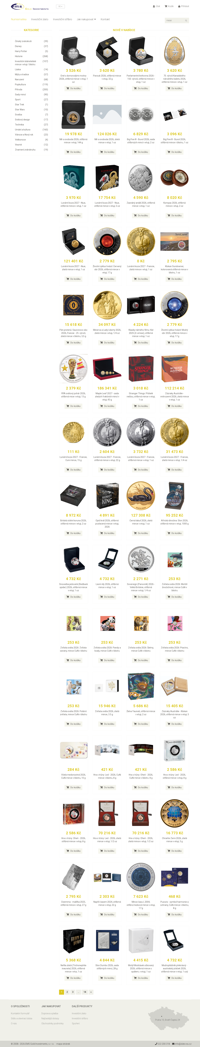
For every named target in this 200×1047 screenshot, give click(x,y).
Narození (31, 79)
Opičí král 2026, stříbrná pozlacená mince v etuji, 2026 (107, 523)
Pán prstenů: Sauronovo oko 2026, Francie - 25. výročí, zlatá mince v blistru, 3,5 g (73, 333)
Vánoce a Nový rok (31, 134)
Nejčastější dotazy (50, 1018)
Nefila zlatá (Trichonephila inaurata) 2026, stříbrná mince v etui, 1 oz (73, 968)
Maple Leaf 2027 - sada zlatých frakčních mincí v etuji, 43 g (107, 396)
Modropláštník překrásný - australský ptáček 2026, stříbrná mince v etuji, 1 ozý (174, 968)
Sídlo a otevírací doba (21, 1018)
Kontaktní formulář (20, 1013)
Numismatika (18, 19)
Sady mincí (31, 94)
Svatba (31, 114)
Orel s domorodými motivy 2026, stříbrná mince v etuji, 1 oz (73, 78)
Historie (31, 56)
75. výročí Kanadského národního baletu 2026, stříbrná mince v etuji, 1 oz (174, 78)
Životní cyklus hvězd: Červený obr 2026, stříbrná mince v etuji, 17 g (107, 269)
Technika (31, 124)
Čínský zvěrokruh (31, 41)
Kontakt (105, 19)
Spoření (76, 1023)
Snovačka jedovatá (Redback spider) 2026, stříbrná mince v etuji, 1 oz (73, 587)
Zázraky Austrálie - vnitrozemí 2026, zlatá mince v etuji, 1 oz (174, 396)
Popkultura (31, 84)
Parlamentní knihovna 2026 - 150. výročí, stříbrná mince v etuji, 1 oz (141, 78)
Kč (60, 6)
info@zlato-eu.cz (182, 1044)
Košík (171, 6)
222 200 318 (163, 1044)
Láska (31, 69)
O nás (14, 1023)
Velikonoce (31, 139)
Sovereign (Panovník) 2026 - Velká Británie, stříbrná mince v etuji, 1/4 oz (141, 587)
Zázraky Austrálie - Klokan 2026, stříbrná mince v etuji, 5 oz (174, 714)
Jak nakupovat (85, 19)
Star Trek (31, 104)
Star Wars (31, 109)
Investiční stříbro (62, 19)
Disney (31, 46)
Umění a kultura (31, 129)
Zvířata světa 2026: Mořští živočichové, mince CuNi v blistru (174, 587)
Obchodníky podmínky (52, 1023)
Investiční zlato (39, 19)
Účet (157, 6)
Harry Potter (31, 51)
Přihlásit (185, 6)
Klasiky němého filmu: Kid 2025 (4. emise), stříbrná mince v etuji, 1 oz (141, 333)
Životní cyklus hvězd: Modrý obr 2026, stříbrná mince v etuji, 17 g (174, 333)
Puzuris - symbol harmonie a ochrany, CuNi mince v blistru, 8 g (174, 905)
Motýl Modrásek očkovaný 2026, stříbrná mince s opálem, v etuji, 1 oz (141, 968)
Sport (31, 99)
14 (85, 992)
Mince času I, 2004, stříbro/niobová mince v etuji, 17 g (141, 905)
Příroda (31, 89)
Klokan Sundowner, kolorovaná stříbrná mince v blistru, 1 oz (174, 269)
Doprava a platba (49, 1013)
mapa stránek (63, 1044)
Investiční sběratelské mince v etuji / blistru (31, 63)
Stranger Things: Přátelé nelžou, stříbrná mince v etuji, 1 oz (141, 396)
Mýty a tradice (31, 74)
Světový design (31, 119)
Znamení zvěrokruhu (31, 149)
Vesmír (31, 144)
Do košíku (75, 88)
